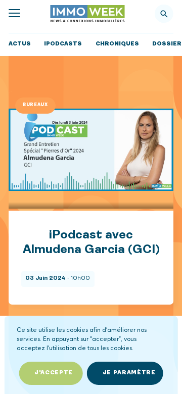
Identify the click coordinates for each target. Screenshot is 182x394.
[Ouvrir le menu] (14, 13)
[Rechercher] (164, 14)
